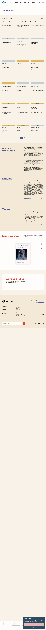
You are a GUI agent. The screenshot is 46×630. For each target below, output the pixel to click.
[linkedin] (43, 323)
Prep (21, 2)
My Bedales (4, 309)
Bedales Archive (4, 310)
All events (4, 21)
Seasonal (18, 21)
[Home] (6, 2)
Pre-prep (16, 2)
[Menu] (43, 2)
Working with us (4, 306)
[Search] (40, 2)
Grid (4, 18)
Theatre (11, 21)
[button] (34, 624)
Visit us (29, 2)
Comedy (42, 21)
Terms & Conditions (41, 315)
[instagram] (39, 323)
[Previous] (19, 137)
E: (22, 315)
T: (19, 314)
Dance (31, 21)
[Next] (27, 137)
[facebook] (35, 323)
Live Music (25, 21)
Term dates (4, 313)
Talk (36, 21)
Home (3, 8)
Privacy (43, 314)
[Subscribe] (24, 323)
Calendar (11, 18)
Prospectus (34, 2)
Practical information (5, 314)
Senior (25, 2)
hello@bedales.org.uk (27, 162)
